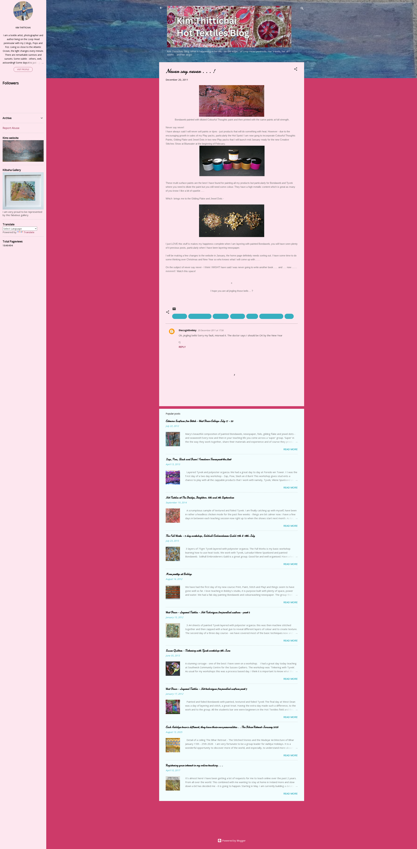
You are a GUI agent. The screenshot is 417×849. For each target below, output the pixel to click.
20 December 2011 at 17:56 (210, 330)
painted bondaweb (271, 316)
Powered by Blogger (234, 840)
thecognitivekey (187, 330)
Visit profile (23, 69)
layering (252, 316)
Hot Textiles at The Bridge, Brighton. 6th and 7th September (200, 498)
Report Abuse (11, 128)
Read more (290, 449)
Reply (182, 346)
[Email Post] (174, 309)
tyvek (289, 316)
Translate (29, 232)
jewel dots (238, 316)
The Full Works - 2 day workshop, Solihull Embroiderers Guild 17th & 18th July (210, 536)
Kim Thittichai (23, 27)
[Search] (302, 9)
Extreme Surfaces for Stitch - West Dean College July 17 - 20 (199, 421)
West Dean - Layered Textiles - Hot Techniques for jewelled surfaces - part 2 (208, 612)
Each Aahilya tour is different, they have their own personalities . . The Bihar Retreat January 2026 (222, 727)
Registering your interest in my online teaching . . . (194, 765)
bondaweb (180, 316)
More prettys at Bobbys (179, 574)
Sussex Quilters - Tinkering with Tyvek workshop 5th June (198, 651)
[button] (296, 69)
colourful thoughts (200, 316)
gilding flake (220, 316)
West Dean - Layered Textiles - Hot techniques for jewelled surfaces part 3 (206, 689)
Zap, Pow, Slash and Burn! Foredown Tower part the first (198, 459)
